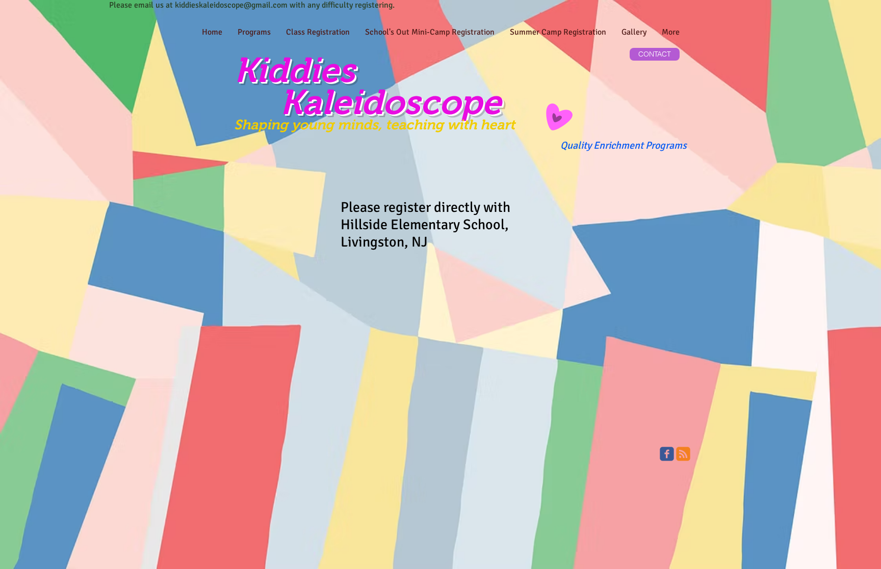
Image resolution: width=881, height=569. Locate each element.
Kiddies (294, 70)
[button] (317, 32)
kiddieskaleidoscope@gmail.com (231, 5)
